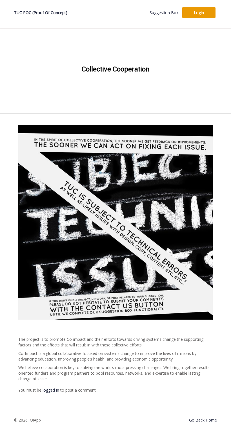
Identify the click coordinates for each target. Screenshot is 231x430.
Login (199, 12)
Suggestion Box (164, 12)
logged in (51, 390)
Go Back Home (203, 420)
